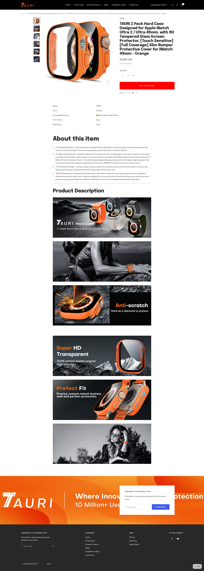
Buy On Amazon (147, 86)
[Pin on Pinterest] (129, 93)
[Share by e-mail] (136, 93)
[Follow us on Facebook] (172, 539)
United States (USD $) (158, 5)
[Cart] (182, 5)
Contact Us (133, 5)
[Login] (177, 5)
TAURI (122, 18)
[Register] (53, 546)
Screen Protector (94, 5)
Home (68, 5)
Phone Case (79, 5)
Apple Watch (134, 544)
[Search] (173, 5)
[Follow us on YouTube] (178, 539)
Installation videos (119, 5)
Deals (106, 5)
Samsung (133, 541)
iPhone (132, 537)
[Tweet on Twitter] (133, 93)
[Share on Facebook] (126, 93)
